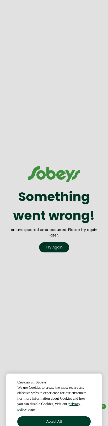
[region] (54, 386)
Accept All (54, 400)
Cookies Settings (54, 411)
